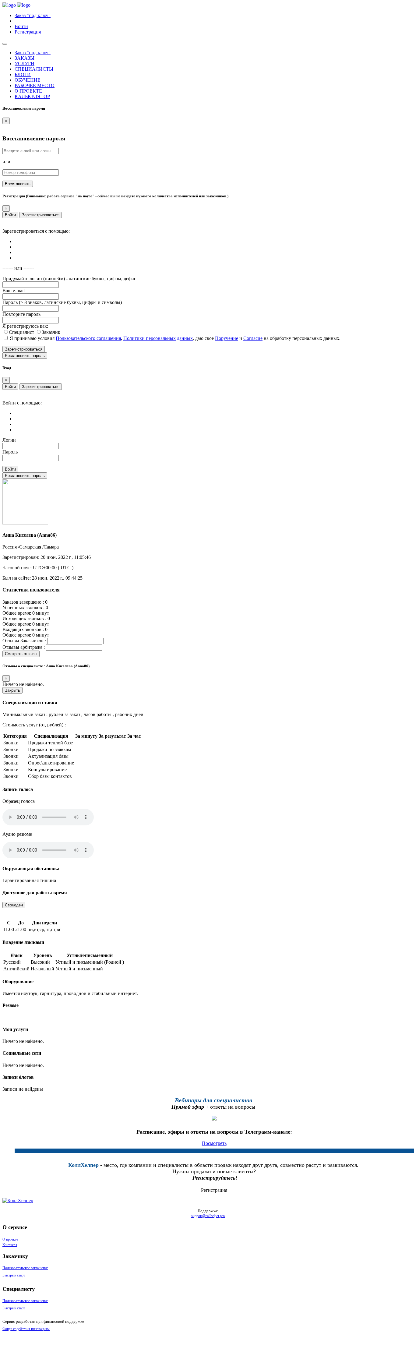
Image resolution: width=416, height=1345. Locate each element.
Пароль (10, 451)
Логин (9, 440)
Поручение (226, 338)
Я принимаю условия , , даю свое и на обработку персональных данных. (175, 338)
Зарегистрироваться (40, 215)
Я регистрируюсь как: (25, 326)
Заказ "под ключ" (33, 15)
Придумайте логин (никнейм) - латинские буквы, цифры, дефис (69, 278)
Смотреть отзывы (21, 653)
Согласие (253, 338)
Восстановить (17, 184)
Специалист (22, 332)
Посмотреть (214, 1143)
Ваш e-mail (13, 290)
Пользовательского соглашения (88, 338)
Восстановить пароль (25, 355)
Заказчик (51, 332)
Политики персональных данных (158, 338)
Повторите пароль (21, 314)
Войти (10, 215)
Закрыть (12, 690)
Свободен (14, 905)
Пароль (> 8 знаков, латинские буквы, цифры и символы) (62, 302)
